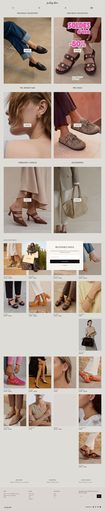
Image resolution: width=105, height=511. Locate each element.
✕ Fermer (64, 265)
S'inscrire (64, 261)
